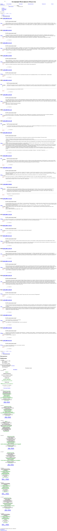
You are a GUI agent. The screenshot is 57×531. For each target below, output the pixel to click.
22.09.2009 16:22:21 (7, 340)
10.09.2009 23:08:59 (7, 289)
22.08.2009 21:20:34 (7, 70)
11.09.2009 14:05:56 (7, 300)
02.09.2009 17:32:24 (7, 198)
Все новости (15, 369)
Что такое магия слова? (6, 15)
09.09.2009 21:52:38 (7, 261)
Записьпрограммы (4, 479)
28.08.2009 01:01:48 (7, 121)
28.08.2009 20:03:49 (7, 132)
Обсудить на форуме (8, 402)
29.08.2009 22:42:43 (7, 155)
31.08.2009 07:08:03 (7, 184)
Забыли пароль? (11, 6)
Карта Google (4, 9)
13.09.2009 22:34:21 (7, 315)
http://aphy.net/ (2, 529)
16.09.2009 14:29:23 (7, 327)
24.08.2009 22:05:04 (7, 94)
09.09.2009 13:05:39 (7, 248)
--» (11, 13)
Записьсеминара (4, 402)
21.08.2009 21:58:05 (7, 55)
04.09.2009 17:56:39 (7, 214)
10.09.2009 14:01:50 (7, 275)
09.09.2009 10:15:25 (7, 235)
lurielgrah (13, 365)
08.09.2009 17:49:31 (7, 225)
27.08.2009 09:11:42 (7, 109)
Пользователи (4, 8)
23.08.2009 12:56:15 (7, 80)
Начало (3, 352)
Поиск (3, 10)
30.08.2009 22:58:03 (7, 167)
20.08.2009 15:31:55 (7, 43)
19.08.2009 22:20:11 (7, 30)
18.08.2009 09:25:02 (7, 18)
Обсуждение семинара (6, 388)
